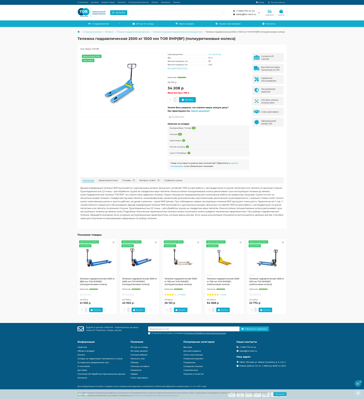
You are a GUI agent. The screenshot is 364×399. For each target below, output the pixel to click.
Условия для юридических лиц (93, 362)
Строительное (190, 370)
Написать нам (138, 358)
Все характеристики (177, 68)
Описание (88, 180)
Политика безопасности (138, 2)
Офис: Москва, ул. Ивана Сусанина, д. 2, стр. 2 (262, 362)
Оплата (81, 355)
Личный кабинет (139, 355)
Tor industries (214, 54)
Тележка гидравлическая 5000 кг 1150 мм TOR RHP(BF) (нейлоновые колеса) (223, 281)
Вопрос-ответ (149, 180)
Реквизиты (165, 2)
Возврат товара (108, 2)
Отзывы (128, 180)
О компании (82, 2)
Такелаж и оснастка (193, 374)
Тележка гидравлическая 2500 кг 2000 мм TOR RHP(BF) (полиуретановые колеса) (139, 281)
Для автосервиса (192, 351)
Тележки (109, 32)
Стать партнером (139, 378)
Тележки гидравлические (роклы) (133, 32)
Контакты (271, 24)
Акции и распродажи (230, 24)
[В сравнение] (113, 242)
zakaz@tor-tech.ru (246, 14)
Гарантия (122, 2)
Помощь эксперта (140, 366)
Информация (86, 341)
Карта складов (186, 24)
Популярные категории (199, 341)
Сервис (134, 374)
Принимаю (280, 394)
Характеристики (108, 180)
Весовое (187, 347)
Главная (176, 2)
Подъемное (189, 362)
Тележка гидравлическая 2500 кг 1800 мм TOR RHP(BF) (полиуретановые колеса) (97, 281)
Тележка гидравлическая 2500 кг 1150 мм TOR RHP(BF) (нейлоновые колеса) (266, 281)
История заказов (139, 351)
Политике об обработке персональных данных (155, 395)
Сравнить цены (173, 180)
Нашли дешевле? (200, 111)
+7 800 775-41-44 (245, 11)
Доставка (95, 2)
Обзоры (155, 2)
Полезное (137, 341)
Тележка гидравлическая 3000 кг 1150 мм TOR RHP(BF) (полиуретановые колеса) (181, 281)
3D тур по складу (145, 24)
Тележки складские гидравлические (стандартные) (177, 32)
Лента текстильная (193, 355)
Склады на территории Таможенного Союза (99, 358)
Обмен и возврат (86, 351)
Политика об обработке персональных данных (101, 374)
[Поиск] (222, 12)
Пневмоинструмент (193, 358)
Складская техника (92, 32)
